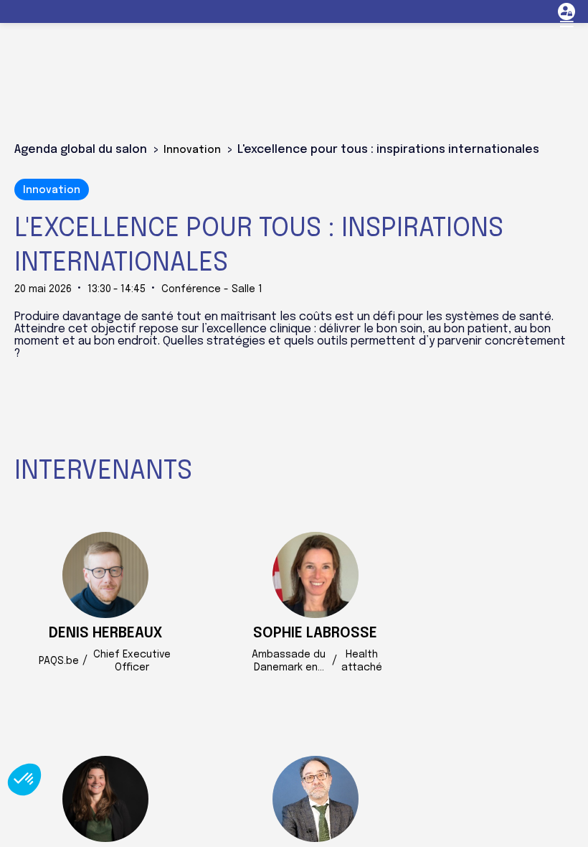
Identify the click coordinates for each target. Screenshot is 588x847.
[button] (566, 21)
